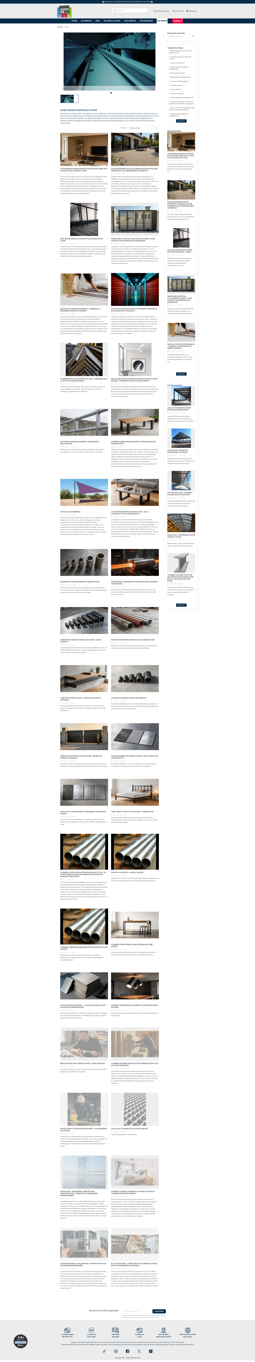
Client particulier (101, 1345)
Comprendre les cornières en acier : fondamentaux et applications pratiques (83, 380)
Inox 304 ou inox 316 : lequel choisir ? (127, 872)
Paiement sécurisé (116, 1342)
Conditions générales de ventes (89, 1342)
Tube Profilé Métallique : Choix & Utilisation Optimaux (80, 699)
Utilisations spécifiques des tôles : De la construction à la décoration (129, 513)
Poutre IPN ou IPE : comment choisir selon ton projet (179, 494)
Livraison (105, 1342)
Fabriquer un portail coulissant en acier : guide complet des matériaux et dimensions (133, 240)
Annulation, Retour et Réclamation (136, 1342)
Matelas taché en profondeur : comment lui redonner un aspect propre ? (80, 310)
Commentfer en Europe (69, 1345)
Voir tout (181, 121)
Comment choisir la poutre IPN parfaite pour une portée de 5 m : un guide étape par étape (180, 578)
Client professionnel (115, 1345)
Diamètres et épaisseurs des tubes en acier (79, 582)
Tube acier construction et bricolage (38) (179, 68)
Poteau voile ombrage (70, 512)
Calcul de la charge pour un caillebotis (129, 1129)
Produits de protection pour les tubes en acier (133, 640)
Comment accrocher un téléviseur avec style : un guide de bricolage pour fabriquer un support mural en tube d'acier (83, 874)
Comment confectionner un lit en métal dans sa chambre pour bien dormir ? (133, 1192)
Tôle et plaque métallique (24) (180, 77)
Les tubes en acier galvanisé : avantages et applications (79, 443)
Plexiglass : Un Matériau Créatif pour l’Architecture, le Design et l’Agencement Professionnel (79, 1193)
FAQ (173, 1342)
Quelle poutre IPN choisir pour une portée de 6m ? (179, 409)
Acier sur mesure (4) (177, 63)
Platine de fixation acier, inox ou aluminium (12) (180, 52)
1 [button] (111, 93)
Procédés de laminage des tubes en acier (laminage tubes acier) (134, 583)
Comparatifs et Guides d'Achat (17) (182, 98)
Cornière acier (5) (176, 85)
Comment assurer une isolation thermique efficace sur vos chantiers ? (134, 1064)
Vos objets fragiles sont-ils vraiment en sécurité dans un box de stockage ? (134, 310)
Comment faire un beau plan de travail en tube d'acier (132, 945)
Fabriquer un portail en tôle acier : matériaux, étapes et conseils (81, 757)
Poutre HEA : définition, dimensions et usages (178, 451)
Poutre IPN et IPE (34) (177, 73)
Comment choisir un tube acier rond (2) (180, 58)
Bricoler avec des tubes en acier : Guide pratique (82, 1063)
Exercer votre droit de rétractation (181, 1345)
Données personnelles (86, 1345)
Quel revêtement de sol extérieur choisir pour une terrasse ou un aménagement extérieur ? (134, 170)
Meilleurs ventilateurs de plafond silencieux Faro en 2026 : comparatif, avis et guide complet (134, 380)
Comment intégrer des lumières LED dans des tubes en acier (134, 1006)
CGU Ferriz (167, 1342)
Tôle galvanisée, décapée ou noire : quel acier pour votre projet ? (134, 757)
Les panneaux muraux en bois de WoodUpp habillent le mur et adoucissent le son (83, 170)
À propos (74, 1342)
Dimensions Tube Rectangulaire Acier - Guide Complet (80, 641)
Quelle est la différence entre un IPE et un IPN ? (181, 536)
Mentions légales (162, 1345)
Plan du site (180, 1342)
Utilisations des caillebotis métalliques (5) (178, 115)
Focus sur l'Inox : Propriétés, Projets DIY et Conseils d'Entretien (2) (182, 109)
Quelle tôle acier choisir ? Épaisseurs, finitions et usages (83, 813)
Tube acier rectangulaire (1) (179, 81)
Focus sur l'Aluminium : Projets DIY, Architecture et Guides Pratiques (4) (181, 103)
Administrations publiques (133, 1345)
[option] (109, 62)
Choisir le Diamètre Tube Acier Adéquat (129, 698)
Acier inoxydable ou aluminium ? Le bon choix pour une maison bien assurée (83, 1264)
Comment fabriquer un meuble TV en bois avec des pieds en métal (133, 443)
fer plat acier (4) (175, 89)
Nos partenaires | (150, 1345)
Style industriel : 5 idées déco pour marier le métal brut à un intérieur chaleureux (134, 1264)
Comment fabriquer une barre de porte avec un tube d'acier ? (84, 948)
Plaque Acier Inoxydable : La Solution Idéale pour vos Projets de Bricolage (82, 1006)
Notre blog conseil (155, 1342)
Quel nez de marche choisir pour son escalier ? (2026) (81, 240)
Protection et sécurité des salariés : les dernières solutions (83, 1130)
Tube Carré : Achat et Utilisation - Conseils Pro (132, 812)
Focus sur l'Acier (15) (177, 93)
